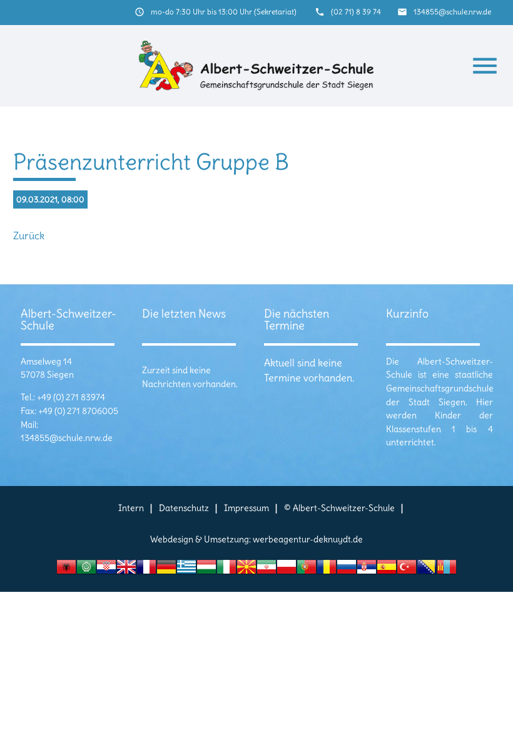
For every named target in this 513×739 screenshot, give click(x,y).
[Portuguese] (307, 570)
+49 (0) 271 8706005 (78, 410)
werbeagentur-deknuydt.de (308, 539)
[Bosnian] (427, 570)
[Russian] (347, 570)
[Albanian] (66, 570)
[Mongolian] (447, 570)
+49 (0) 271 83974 (71, 397)
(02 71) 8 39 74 (356, 11)
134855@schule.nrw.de (452, 11)
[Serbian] (367, 570)
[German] (166, 570)
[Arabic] (86, 570)
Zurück (28, 235)
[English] (126, 570)
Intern (131, 508)
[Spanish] (387, 570)
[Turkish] (407, 570)
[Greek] (186, 570)
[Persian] (266, 570)
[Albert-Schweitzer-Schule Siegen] (256, 65)
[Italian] (226, 570)
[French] (146, 570)
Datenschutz (184, 508)
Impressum (246, 508)
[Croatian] (106, 570)
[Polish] (287, 570)
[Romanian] (327, 570)
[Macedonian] (246, 570)
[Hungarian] (206, 570)
